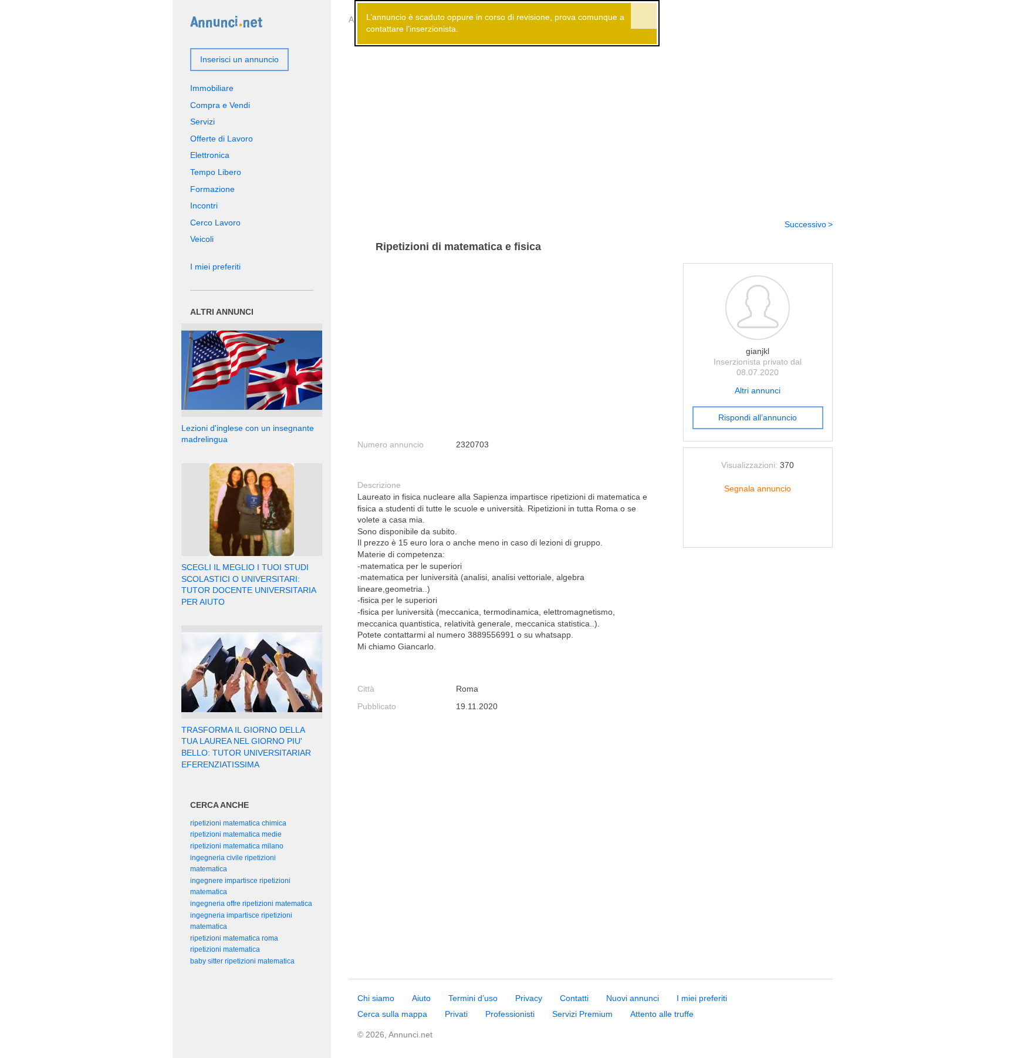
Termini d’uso (473, 998)
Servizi (202, 121)
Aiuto (421, 998)
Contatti (574, 998)
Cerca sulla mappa (392, 1014)
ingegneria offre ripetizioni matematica (251, 903)
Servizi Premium (582, 1014)
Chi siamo (375, 998)
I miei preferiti (215, 266)
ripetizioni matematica (225, 949)
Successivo (805, 224)
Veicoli (202, 239)
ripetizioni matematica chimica (238, 823)
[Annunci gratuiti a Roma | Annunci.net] (226, 21)
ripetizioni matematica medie (236, 834)
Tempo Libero (215, 172)
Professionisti (510, 1014)
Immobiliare (212, 88)
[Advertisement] (590, 119)
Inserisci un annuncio (239, 59)
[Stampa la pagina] (757, 529)
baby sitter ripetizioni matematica (242, 961)
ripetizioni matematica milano (236, 846)
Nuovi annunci (632, 998)
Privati (456, 1014)
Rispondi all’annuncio (757, 417)
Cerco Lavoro (215, 222)
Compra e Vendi (220, 105)
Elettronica (209, 155)
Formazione (212, 189)
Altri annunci (757, 390)
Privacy (528, 998)
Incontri (204, 205)
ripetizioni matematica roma (234, 938)
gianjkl (757, 351)
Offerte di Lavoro (221, 138)
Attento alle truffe (662, 1014)
